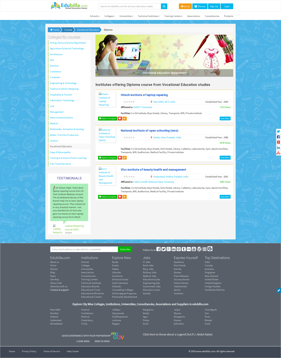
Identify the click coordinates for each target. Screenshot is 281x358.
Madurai (85, 316)
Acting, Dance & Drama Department (68, 42)
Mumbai (54, 313)
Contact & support (59, 289)
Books (115, 261)
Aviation (54, 65)
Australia (209, 268)
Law (52, 106)
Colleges (108, 16)
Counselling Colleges (122, 289)
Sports (177, 289)
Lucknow (116, 320)
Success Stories (181, 279)
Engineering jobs (151, 282)
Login (227, 6)
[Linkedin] (174, 249)
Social (186, 6)
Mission (54, 268)
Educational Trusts (90, 289)
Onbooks (116, 286)
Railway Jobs (149, 272)
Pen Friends (180, 265)
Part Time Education (60, 163)
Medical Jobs (149, 275)
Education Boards (90, 286)
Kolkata (54, 316)
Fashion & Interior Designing (64, 88)
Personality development (124, 296)
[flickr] (189, 249)
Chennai (85, 309)
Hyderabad (55, 320)
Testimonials (180, 286)
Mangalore (179, 316)
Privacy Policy (29, 351)
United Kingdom (213, 282)
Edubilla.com (60, 257)
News (53, 275)
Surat (207, 323)
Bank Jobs (148, 265)
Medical (54, 123)
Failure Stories (181, 282)
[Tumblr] (184, 249)
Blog (52, 272)
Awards (146, 293)
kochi (145, 323)
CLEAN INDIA (83, 341)
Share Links (56, 282)
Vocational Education (61, 146)
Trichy (84, 323)
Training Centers (172, 16)
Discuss (201, 6)
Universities (125, 16)
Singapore (210, 272)
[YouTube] (194, 249)
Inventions (117, 275)
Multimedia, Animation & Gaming (67, 129)
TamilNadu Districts (215, 289)
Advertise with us (58, 286)
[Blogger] (210, 249)
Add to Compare (108, 118)
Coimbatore (87, 313)
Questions (179, 261)
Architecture (56, 54)
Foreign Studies (212, 286)
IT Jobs (146, 261)
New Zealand (211, 275)
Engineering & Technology (63, 83)
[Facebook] (158, 249)
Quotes (177, 272)
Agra (145, 316)
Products (228, 16)
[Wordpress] (199, 249)
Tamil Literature (120, 282)
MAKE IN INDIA (102, 341)
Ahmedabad (56, 323)
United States (211, 279)
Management (56, 111)
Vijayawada (118, 313)
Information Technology (62, 100)
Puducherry (87, 320)
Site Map (54, 279)
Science (54, 140)
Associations (193, 16)
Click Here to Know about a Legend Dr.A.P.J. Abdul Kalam (178, 334)
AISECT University (143, 107)
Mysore (177, 313)
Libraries (116, 272)
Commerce (55, 71)
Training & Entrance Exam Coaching (68, 157)
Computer (55, 77)
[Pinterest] (179, 249)
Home (12, 351)
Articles (177, 268)
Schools (94, 16)
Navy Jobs (148, 268)
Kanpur (177, 320)
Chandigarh (211, 309)
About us (54, 261)
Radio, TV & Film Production (64, 134)
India (207, 261)
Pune (207, 316)
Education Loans (151, 289)
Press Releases (181, 275)
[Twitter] (163, 249)
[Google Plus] (169, 249)
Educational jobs (151, 279)
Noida (146, 313)
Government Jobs (152, 286)
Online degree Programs (124, 293)
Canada (209, 265)
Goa (207, 313)
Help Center (73, 351)
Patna (146, 320)
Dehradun (179, 323)
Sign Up (214, 6)
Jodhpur (116, 309)
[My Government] (117, 335)
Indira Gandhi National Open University (154, 181)
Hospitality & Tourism (61, 94)
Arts (52, 59)
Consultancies (212, 16)
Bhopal (208, 320)
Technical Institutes (148, 16)
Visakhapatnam (120, 316)
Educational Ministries (92, 293)
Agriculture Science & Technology (67, 48)
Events (115, 265)
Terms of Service (51, 351)
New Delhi (55, 309)
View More (225, 118)
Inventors (178, 293)
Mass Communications (61, 117)
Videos (115, 268)
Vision (53, 265)
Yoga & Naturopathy (60, 152)
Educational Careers (91, 296)
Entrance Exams (120, 279)
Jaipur (177, 309)
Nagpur (116, 323)
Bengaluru (148, 309)
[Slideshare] (204, 249)
